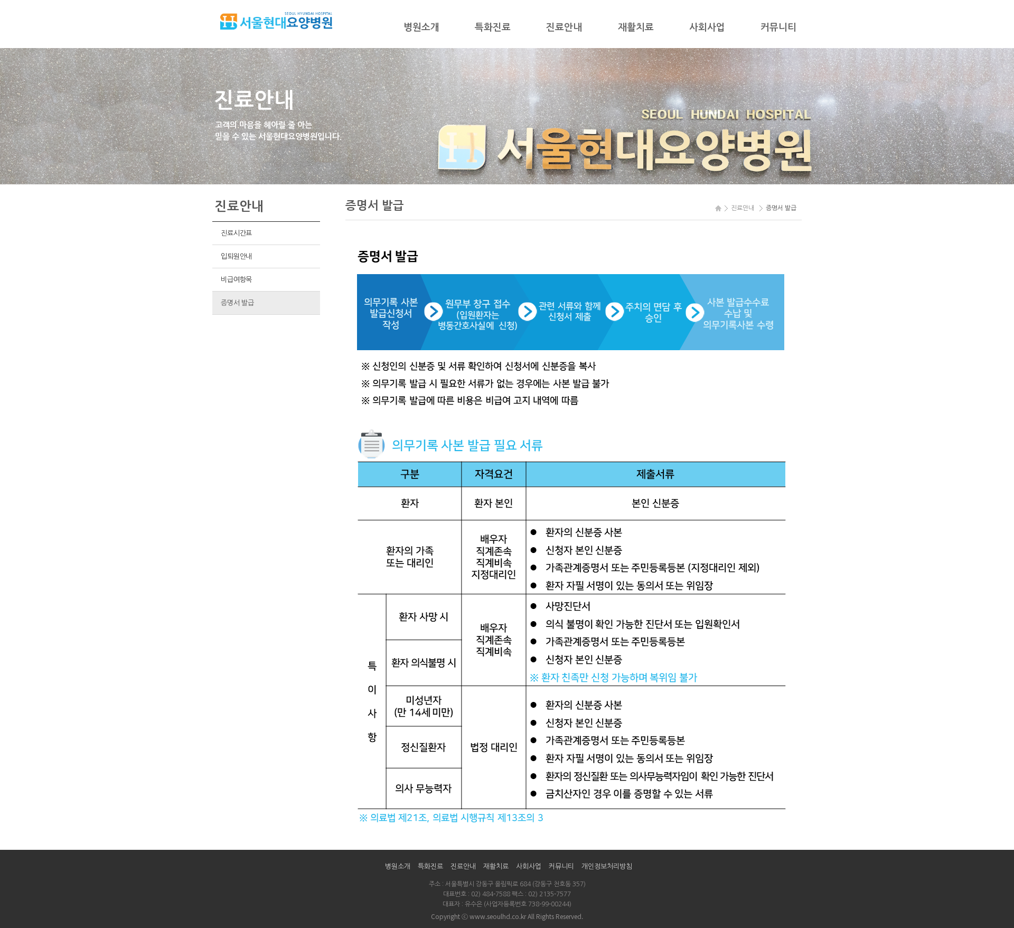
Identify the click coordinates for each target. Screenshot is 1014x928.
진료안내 (564, 27)
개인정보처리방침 (606, 866)
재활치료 (636, 27)
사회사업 (707, 27)
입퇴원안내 (236, 256)
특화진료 (493, 27)
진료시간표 (236, 233)
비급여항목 (236, 279)
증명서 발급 (237, 302)
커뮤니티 (778, 27)
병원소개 (421, 27)
